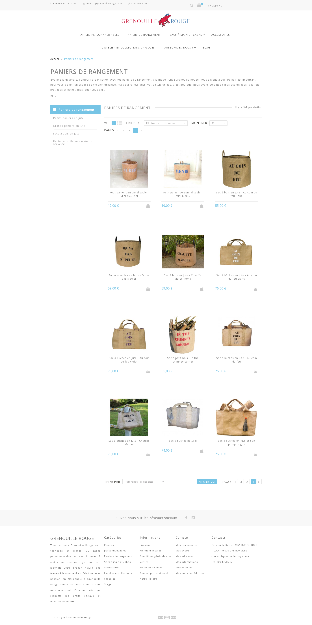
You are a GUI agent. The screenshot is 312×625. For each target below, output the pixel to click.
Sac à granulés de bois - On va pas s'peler (129, 277)
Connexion (215, 6)
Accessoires (221, 34)
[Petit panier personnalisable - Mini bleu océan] (183, 169)
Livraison (145, 545)
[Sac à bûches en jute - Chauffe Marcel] (129, 418)
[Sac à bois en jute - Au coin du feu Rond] (236, 169)
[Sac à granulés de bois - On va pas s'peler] (129, 252)
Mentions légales (151, 550)
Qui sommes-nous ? (178, 47)
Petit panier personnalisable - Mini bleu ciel (129, 194)
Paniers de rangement (143, 34)
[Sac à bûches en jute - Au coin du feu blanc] (236, 252)
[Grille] (114, 123)
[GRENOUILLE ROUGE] (156, 19)
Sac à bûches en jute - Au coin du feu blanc (236, 277)
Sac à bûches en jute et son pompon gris (236, 442)
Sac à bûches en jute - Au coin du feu (236, 359)
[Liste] (119, 123)
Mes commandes (186, 545)
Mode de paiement (152, 567)
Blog (206, 47)
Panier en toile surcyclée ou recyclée (72, 142)
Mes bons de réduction (190, 573)
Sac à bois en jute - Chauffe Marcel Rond (183, 277)
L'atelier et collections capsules (128, 47)
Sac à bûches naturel (183, 440)
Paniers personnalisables (99, 34)
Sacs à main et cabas (186, 34)
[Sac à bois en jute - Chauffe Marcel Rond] (183, 252)
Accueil (55, 59)
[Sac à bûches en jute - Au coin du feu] (236, 335)
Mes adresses (185, 556)
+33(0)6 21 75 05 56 (64, 3)
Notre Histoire (149, 578)
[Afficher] (136, 205)
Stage (107, 584)
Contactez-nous (140, 3)
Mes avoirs (183, 550)
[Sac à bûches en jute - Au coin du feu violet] (129, 335)
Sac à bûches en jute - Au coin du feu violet (129, 359)
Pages (109, 130)
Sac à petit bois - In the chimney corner (183, 359)
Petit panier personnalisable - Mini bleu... (183, 194)
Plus (53, 96)
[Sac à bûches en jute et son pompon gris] (236, 418)
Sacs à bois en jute (66, 133)
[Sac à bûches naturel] (183, 418)
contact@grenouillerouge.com (104, 3)
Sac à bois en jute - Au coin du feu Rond (236, 194)
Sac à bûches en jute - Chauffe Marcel (129, 442)
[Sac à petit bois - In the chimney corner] (183, 335)
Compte (182, 538)
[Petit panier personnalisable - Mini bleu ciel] (129, 169)
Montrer (199, 123)
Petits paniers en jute (68, 118)
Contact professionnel (154, 573)
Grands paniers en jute (69, 125)
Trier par (134, 123)
